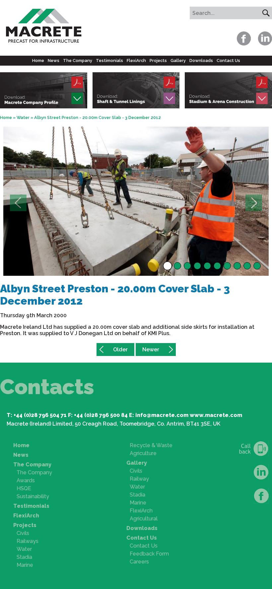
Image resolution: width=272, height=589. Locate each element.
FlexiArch (136, 60)
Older (120, 349)
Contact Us (228, 60)
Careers (139, 562)
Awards (26, 480)
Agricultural (144, 518)
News (53, 60)
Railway (139, 479)
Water (23, 117)
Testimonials (109, 60)
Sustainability (33, 496)
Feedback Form (149, 554)
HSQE (24, 488)
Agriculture (143, 453)
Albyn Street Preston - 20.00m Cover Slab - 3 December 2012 (97, 117)
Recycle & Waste (151, 445)
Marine (25, 565)
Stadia (24, 557)
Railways (27, 541)
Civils (23, 533)
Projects (158, 60)
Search (265, 13)
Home (38, 60)
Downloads (201, 60)
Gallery (178, 60)
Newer (150, 349)
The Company (77, 60)
